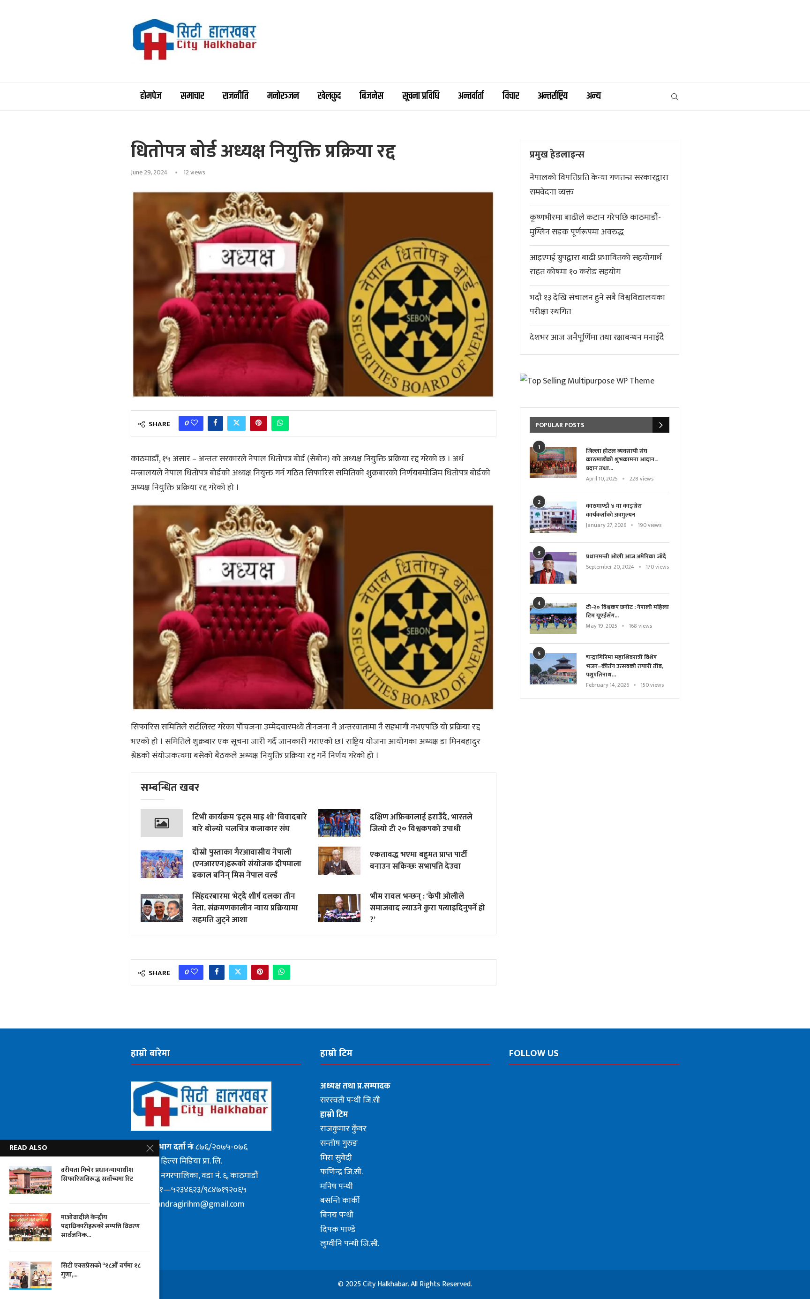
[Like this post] (194, 423)
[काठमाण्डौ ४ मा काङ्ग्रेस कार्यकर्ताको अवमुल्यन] (553, 517)
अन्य (593, 96)
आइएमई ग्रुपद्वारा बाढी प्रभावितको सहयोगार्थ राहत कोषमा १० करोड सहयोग (596, 265)
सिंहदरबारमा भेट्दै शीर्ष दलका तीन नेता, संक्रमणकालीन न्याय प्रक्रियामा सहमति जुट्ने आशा (245, 908)
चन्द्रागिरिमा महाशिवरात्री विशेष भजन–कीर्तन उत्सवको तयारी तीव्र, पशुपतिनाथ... (624, 666)
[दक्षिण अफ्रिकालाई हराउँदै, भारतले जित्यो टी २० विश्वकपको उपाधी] (339, 823)
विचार (510, 96)
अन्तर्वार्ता (471, 96)
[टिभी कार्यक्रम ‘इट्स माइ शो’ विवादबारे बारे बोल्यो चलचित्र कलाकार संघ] (162, 823)
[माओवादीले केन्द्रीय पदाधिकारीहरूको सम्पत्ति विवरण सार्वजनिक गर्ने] (30, 1227)
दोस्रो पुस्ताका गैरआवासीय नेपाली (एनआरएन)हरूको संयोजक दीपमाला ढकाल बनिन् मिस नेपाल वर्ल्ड (246, 864)
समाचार (192, 96)
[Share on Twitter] (236, 423)
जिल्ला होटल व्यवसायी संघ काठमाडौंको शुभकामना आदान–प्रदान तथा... (622, 460)
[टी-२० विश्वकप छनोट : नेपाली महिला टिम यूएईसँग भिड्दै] (553, 618)
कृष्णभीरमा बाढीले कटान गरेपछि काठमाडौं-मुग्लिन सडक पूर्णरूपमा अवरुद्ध (595, 224)
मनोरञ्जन (283, 96)
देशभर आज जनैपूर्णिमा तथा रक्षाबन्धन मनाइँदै (597, 337)
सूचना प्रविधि (420, 96)
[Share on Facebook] (215, 423)
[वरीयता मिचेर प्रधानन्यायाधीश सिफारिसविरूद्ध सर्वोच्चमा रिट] (30, 1180)
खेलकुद (329, 96)
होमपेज (151, 96)
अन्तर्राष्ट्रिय (553, 96)
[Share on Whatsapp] (280, 423)
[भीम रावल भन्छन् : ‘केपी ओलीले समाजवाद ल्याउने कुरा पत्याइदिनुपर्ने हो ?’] (339, 908)
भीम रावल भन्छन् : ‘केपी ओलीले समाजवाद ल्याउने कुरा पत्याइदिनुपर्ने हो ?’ (427, 908)
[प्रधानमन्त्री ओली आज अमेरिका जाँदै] (553, 568)
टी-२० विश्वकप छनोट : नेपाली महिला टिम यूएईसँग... (627, 611)
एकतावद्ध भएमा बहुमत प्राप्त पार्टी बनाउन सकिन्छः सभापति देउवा (418, 860)
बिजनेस (371, 96)
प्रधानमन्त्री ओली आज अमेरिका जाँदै (626, 556)
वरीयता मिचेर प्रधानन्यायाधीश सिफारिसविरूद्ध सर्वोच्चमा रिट (97, 1175)
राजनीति (235, 96)
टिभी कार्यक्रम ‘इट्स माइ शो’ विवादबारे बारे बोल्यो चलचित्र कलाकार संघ (249, 823)
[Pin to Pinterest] (258, 423)
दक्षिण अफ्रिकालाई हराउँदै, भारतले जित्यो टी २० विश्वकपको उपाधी (421, 823)
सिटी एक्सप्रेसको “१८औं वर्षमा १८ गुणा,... (101, 1270)
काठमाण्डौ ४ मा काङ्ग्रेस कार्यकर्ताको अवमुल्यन (614, 510)
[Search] (674, 96)
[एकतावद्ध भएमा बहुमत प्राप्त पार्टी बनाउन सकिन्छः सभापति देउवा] (339, 861)
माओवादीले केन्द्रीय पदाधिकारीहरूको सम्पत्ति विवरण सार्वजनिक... (100, 1226)
